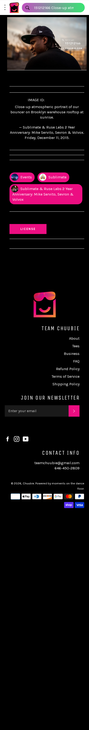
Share (18, 77)
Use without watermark (33, 219)
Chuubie (28, 483)
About (74, 338)
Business (72, 353)
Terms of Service (66, 376)
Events (25, 177)
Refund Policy (68, 369)
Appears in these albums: (34, 167)
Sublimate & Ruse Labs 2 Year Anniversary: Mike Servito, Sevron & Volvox (43, 194)
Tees (76, 346)
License (32, 229)
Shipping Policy (66, 384)
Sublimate (56, 177)
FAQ (76, 361)
